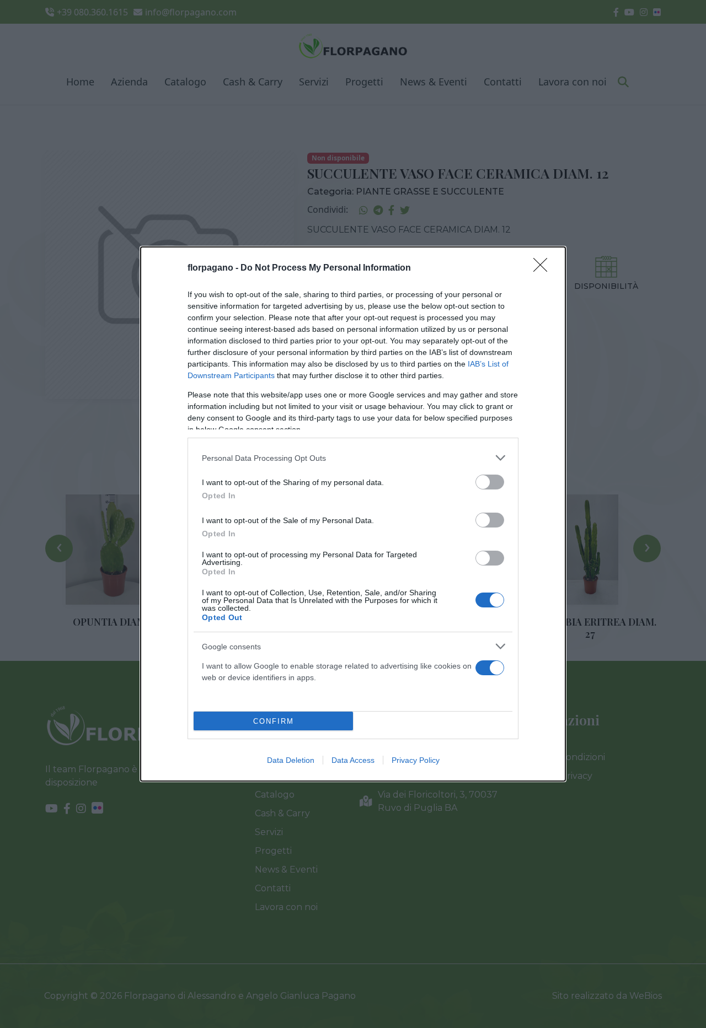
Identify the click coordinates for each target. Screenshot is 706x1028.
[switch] (489, 482)
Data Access (353, 760)
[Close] (543, 268)
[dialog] (353, 514)
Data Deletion (290, 760)
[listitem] (353, 458)
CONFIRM (273, 721)
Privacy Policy (416, 760)
